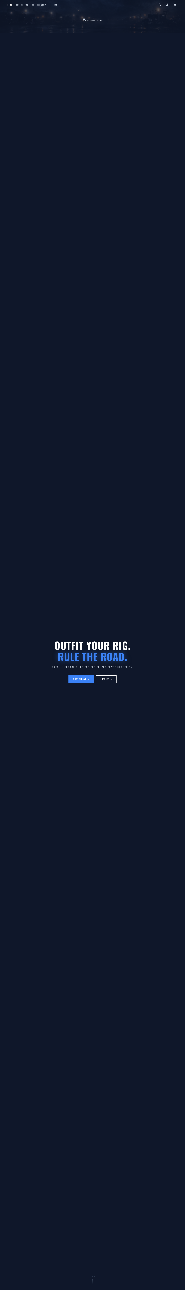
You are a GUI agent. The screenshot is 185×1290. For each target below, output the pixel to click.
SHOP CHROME (22, 5)
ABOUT (54, 5)
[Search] (159, 5)
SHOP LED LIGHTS (40, 5)
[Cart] (175, 5)
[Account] (167, 5)
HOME (9, 5)
